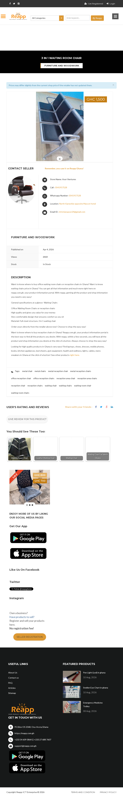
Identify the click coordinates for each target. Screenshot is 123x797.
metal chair (27, 371)
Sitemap (12, 693)
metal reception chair (58, 371)
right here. (75, 355)
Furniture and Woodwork (61, 65)
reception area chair (66, 378)
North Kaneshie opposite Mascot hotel (77, 203)
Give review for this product (27, 419)
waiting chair (51, 385)
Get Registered (95, 3)
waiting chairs (65, 385)
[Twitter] (101, 407)
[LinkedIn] (112, 407)
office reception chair (21, 378)
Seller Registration (30, 637)
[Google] (106, 407)
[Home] (18, 16)
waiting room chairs (20, 392)
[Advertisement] (46, 28)
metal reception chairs (80, 371)
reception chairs (35, 385)
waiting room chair (82, 385)
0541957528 (61, 187)
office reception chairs (43, 378)
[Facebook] (96, 407)
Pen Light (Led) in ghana (94, 672)
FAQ (10, 683)
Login (112, 3)
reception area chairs (87, 378)
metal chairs (40, 371)
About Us (12, 672)
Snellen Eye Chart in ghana (95, 687)
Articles (12, 688)
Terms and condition (83, 792)
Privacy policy (108, 792)
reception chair (18, 385)
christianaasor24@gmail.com (72, 212)
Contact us (13, 677)
